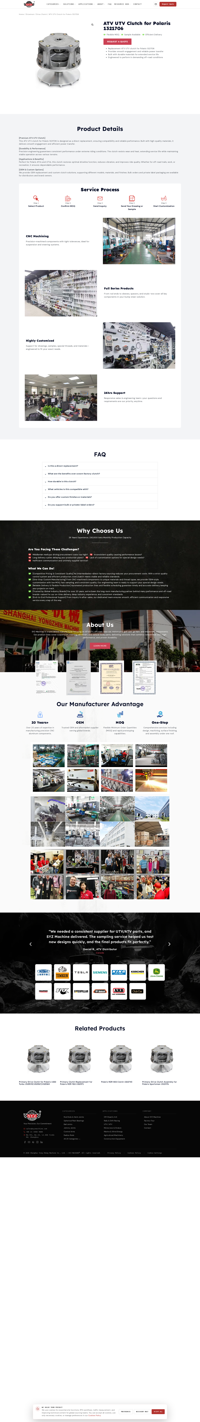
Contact (137, 4)
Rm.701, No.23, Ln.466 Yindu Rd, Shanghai (40, 1136)
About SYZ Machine (152, 1117)
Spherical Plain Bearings (74, 1121)
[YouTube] (29, 1142)
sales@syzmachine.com (36, 1129)
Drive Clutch (41, 14)
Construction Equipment (114, 1139)
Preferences (126, 1411)
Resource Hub (121, 4)
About (100, 4)
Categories (53, 4)
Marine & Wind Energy (113, 1131)
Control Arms (69, 1131)
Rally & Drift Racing (112, 1121)
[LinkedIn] (41, 1142)
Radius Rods (69, 1135)
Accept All (158, 1411)
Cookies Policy (134, 1153)
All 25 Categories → (72, 1139)
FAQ (109, 4)
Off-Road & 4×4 (110, 1117)
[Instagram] (37, 1142)
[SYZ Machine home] (29, 4)
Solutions (68, 4)
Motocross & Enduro (112, 1128)
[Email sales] (155, 4)
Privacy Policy (114, 1153)
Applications (85, 4)
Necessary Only (142, 1411)
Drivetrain (30, 14)
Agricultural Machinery (113, 1135)
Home (21, 14)
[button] (92, 25)
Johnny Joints (70, 1128)
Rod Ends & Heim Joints (74, 1117)
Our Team (148, 1124)
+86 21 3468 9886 (34, 1132)
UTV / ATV (108, 1124)
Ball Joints (68, 1124)
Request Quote (168, 4)
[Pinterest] (33, 1142)
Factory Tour (149, 1121)
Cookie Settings (155, 1153)
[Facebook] (25, 1142)
